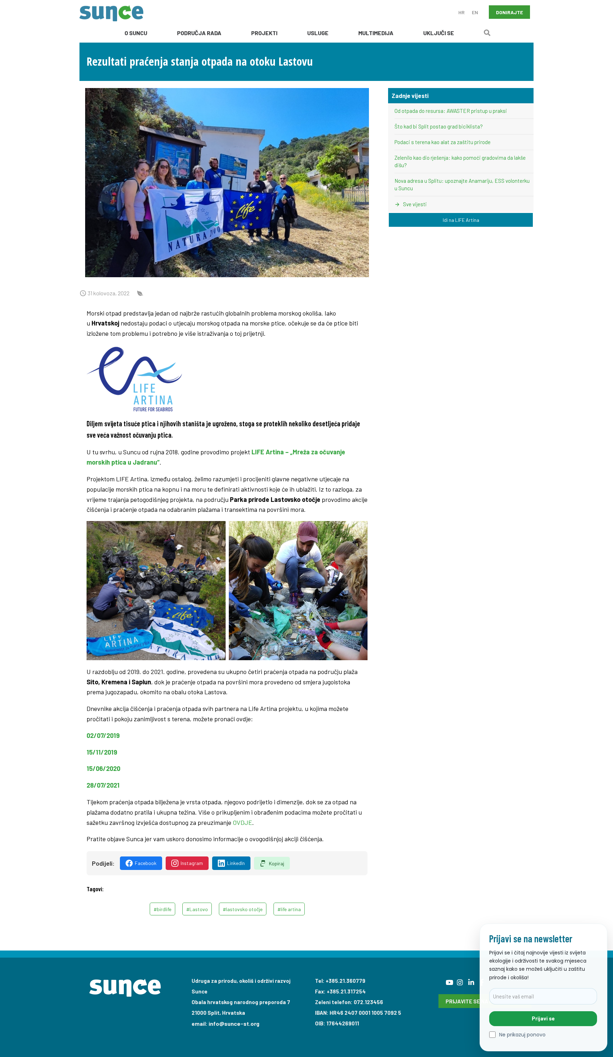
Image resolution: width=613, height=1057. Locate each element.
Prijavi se (543, 1018)
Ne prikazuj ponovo (522, 1034)
